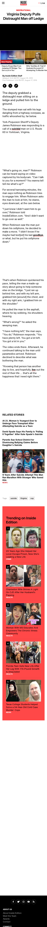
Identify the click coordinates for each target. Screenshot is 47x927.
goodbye (38, 235)
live (34, 369)
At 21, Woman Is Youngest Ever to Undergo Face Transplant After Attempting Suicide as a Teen (19, 423)
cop (32, 498)
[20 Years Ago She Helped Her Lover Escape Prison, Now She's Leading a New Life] (23, 543)
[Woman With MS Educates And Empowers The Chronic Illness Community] (23, 620)
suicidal (16, 128)
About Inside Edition (12, 913)
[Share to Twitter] (10, 86)
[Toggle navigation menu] (3, 3)
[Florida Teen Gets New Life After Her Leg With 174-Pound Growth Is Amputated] (23, 658)
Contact (6, 921)
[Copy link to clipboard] (16, 86)
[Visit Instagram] (23, 902)
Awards (6, 918)
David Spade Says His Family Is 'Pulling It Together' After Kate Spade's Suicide (22, 432)
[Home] (23, 3)
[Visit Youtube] (28, 902)
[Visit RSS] (33, 902)
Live (43, 3)
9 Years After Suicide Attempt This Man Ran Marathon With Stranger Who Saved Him (22, 477)
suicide (14, 498)
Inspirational (23, 10)
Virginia (23, 498)
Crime (8, 559)
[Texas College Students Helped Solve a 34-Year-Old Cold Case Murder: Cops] (23, 696)
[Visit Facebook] (13, 902)
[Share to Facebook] (4, 86)
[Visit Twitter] (18, 902)
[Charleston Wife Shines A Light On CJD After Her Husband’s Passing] (23, 581)
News (4, 483)
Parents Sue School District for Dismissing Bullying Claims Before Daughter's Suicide (20, 442)
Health (9, 597)
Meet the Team (9, 915)
